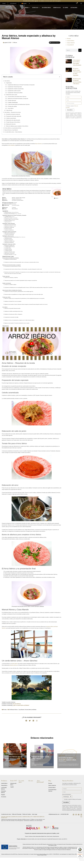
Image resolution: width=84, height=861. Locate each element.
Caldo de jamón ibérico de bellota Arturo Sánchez (19, 104)
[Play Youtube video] (31, 343)
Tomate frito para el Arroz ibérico (13, 122)
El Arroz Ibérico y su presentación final (12, 128)
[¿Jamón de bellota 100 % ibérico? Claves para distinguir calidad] (69, 755)
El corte (31, 781)
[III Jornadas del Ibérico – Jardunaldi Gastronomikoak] (42, 755)
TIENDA (27, 7)
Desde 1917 (13, 781)
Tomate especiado (12, 100)
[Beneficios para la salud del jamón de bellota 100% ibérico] (69, 79)
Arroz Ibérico (11, 108)
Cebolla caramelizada (13, 102)
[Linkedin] (81, 815)
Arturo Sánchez (38, 143)
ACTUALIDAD (74, 7)
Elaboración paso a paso (11, 94)
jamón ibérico (15, 663)
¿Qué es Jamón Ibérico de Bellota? (21, 705)
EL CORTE (65, 7)
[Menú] (82, 848)
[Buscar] (79, 50)
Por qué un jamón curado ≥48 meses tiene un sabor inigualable (77, 72)
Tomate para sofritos (12, 106)
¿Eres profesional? (40, 781)
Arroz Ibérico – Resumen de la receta (12, 112)
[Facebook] (73, 815)
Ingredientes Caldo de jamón (14, 90)
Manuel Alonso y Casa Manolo (11, 130)
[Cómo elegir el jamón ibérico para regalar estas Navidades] (69, 61)
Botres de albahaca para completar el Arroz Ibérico (17, 126)
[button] (59, 76)
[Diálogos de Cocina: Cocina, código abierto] (15, 755)
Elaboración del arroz (11, 124)
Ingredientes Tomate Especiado (15, 86)
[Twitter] (76, 815)
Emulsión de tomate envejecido (13, 114)
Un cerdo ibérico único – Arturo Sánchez (13, 132)
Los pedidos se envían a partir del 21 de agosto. (42, 0)
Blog (49, 781)
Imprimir (56, 198)
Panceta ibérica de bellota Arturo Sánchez (17, 96)
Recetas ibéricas (17, 703)
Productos (4, 781)
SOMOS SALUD (57, 7)
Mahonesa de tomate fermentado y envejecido (18, 98)
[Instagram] (81, 817)
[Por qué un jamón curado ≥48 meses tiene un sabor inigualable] (69, 69)
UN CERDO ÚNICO (46, 7)
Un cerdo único (21, 781)
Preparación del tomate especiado (13, 116)
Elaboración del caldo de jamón (13, 120)
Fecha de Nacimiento (66, 794)
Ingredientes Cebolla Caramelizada (15, 88)
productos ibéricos (13, 665)
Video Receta (9, 110)
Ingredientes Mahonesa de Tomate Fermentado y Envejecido (21, 84)
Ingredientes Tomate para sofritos (15, 92)
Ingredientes (9, 82)
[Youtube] (79, 815)
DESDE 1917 (35, 7)
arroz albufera (12, 145)
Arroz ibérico (7, 80)
